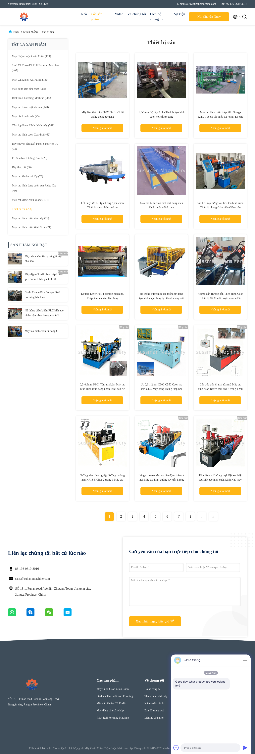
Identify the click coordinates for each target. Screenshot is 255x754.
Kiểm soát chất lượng (155, 704)
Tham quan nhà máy (156, 696)
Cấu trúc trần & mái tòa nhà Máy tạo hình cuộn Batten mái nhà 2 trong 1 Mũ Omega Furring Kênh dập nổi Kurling (220, 389)
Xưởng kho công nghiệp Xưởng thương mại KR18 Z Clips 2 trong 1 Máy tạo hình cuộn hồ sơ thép (102, 480)
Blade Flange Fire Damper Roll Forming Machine (42, 295)
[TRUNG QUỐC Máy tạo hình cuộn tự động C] (15, 331)
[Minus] (245, 660)
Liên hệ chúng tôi (157, 16)
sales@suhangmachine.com (32, 578)
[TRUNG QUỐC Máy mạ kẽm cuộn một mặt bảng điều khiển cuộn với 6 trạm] (161, 170)
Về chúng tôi (136, 14)
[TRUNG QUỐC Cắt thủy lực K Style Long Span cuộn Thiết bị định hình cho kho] (102, 170)
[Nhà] (24, 17)
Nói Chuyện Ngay (209, 16)
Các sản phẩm (96, 16)
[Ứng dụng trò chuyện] (35, 615)
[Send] (245, 747)
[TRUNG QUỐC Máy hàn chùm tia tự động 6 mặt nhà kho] (15, 259)
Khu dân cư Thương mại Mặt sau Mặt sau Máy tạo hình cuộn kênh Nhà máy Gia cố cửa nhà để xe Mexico (220, 480)
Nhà (84, 14)
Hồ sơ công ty (152, 689)
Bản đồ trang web (154, 710)
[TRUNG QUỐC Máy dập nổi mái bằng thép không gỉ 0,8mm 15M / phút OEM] (15, 277)
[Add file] (176, 747)
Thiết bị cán (47, 31)
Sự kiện (179, 14)
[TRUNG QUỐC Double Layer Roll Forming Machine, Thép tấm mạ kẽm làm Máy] (102, 261)
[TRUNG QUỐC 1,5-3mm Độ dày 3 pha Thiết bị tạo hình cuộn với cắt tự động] (161, 79)
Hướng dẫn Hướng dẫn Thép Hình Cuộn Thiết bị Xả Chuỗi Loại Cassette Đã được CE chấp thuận (220, 298)
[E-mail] (72, 615)
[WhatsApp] (17, 615)
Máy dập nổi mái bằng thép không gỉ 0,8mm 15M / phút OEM (44, 277)
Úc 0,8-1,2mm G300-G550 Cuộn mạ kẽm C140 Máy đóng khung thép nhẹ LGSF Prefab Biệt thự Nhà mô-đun (161, 389)
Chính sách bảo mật (40, 748)
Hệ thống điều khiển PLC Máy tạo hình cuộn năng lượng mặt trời (44, 313)
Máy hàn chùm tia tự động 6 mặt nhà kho (43, 258)
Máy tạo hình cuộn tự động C (41, 331)
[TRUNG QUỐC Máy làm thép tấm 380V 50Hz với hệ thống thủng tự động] (102, 79)
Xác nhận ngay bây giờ (153, 621)
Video (119, 14)
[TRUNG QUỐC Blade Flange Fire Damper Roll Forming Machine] (15, 295)
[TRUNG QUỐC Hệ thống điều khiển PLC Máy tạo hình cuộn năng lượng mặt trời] (15, 313)
